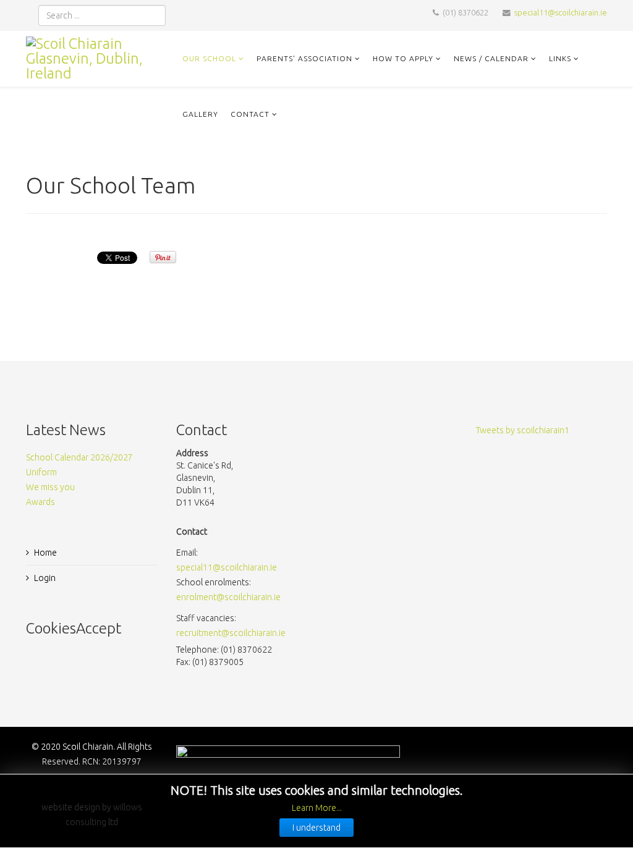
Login (45, 578)
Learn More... (317, 808)
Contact (250, 114)
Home (45, 553)
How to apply (403, 58)
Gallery (200, 114)
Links (560, 58)
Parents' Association (304, 58)
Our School (209, 58)
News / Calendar (491, 58)
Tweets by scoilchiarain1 (522, 430)
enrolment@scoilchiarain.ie (228, 597)
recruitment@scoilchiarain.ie (231, 633)
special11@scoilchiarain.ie (560, 12)
